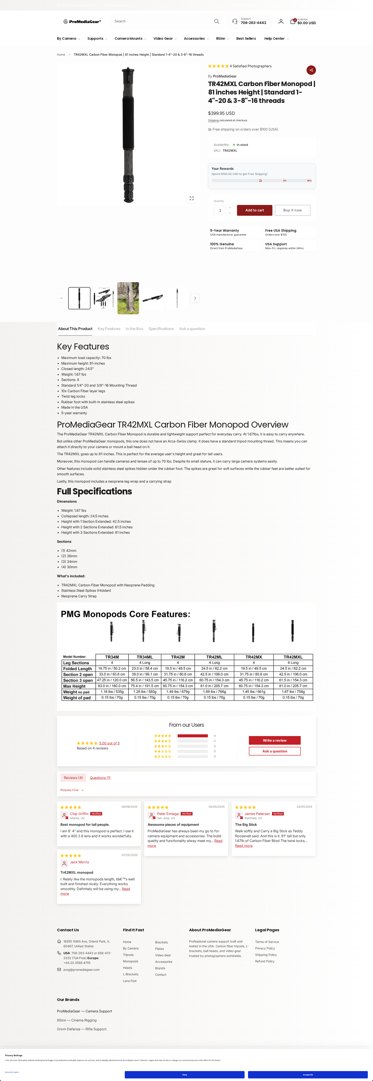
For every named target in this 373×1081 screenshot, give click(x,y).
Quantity (219, 201)
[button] (303, 21)
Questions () (100, 778)
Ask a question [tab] (192, 328)
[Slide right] (194, 298)
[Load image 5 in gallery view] (177, 298)
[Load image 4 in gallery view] (152, 298)
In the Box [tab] (134, 328)
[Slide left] (61, 298)
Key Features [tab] (109, 328)
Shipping (213, 120)
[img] (70, 807)
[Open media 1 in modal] (128, 135)
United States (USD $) (246, 5)
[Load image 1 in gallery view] (79, 298)
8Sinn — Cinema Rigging (77, 1020)
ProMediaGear (222, 76)
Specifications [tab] (161, 328)
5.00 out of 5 (109, 743)
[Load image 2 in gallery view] (103, 298)
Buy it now (292, 210)
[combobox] (166, 21)
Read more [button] (244, 845)
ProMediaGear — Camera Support (84, 1011)
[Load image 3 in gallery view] (128, 298)
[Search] (216, 21)
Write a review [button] (275, 740)
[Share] (311, 70)
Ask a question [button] (274, 751)
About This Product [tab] (75, 328)
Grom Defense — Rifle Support (81, 1029)
